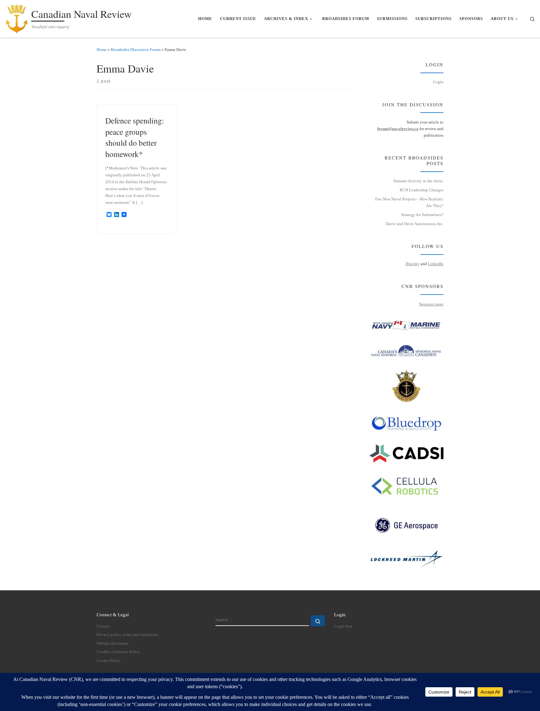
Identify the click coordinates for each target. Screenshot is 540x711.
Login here (343, 626)
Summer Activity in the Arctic (418, 181)
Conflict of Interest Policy (118, 652)
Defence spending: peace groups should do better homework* (134, 137)
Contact (103, 626)
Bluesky (413, 263)
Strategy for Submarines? (422, 214)
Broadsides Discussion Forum (136, 49)
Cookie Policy (109, 660)
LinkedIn (435, 263)
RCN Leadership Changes (421, 190)
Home (102, 49)
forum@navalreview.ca (397, 128)
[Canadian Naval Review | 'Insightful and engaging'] (17, 17)
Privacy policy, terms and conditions (127, 635)
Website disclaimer (112, 643)
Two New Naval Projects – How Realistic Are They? (409, 202)
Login (438, 81)
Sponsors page (431, 304)
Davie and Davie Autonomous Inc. (414, 223)
